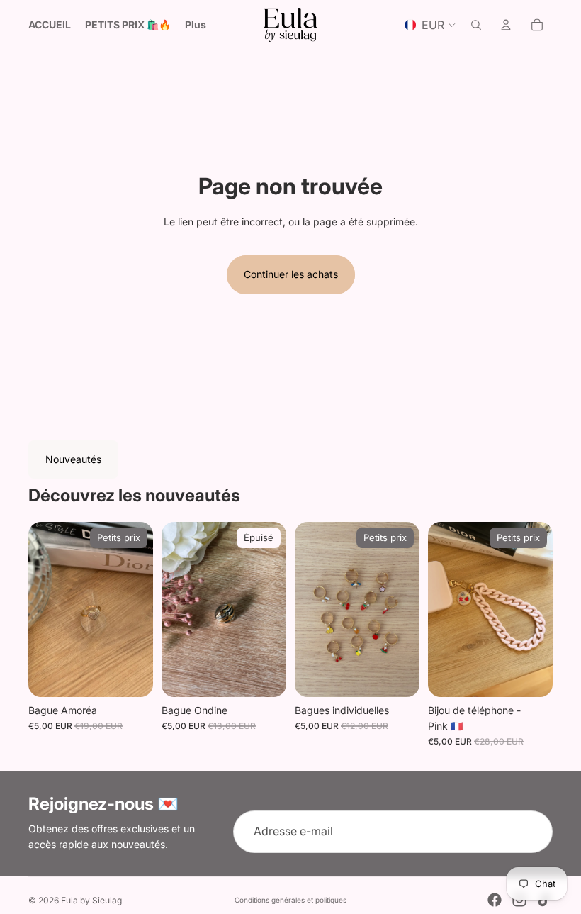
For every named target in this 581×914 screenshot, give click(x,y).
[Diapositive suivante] (137, 609)
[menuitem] (195, 25)
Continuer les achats (291, 274)
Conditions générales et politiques (290, 900)
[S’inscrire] (531, 832)
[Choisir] (397, 675)
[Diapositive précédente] (44, 609)
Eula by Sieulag (91, 900)
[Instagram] (519, 899)
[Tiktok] (544, 899)
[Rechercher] (476, 24)
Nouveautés (73, 459)
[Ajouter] (131, 675)
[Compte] (505, 24)
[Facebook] (494, 899)
